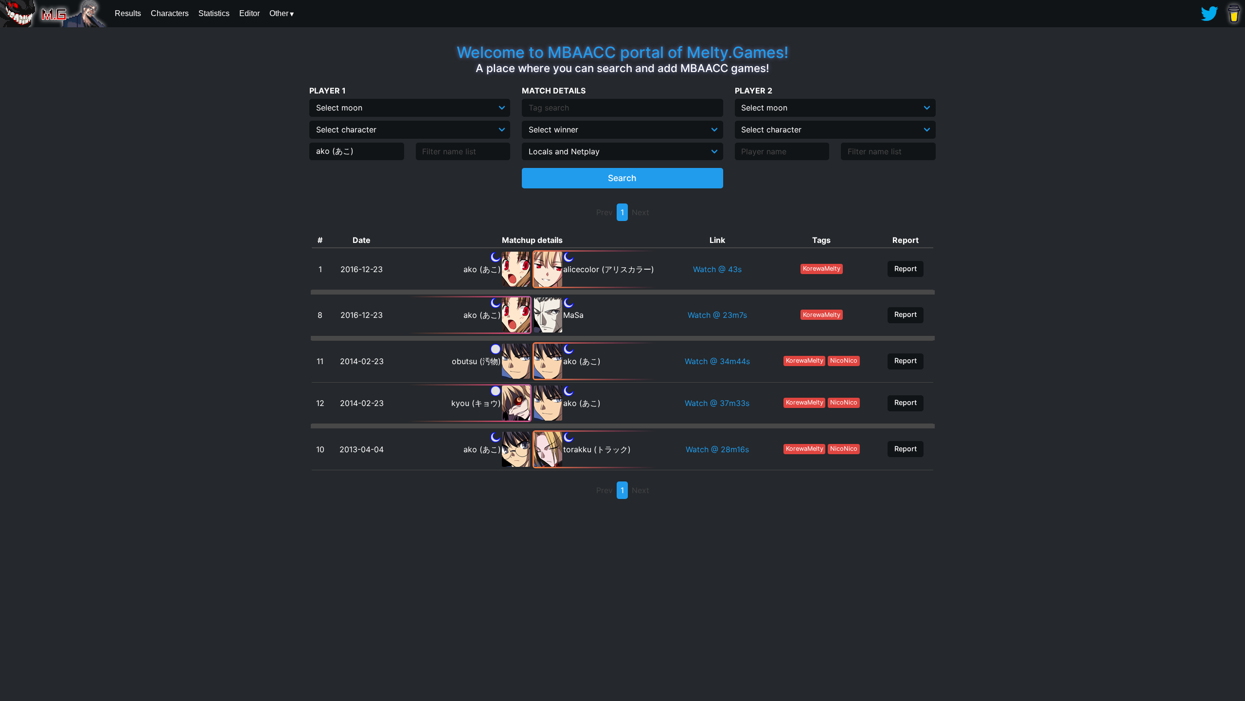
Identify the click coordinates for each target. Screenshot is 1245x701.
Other (278, 13)
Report (905, 268)
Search (622, 178)
